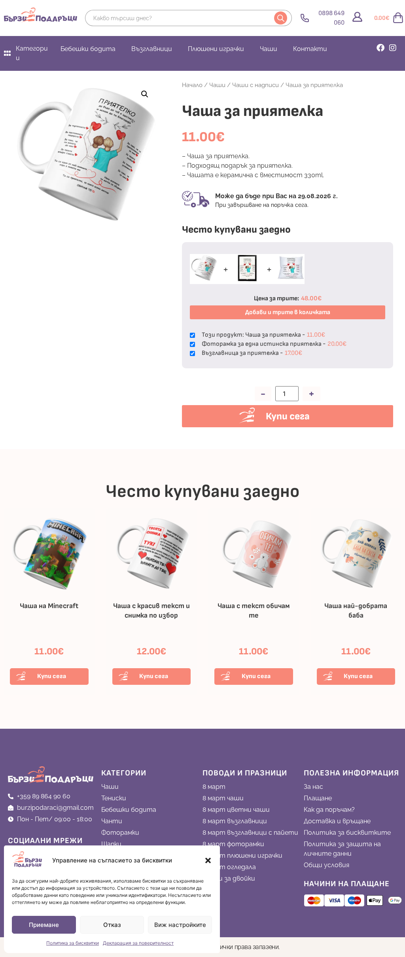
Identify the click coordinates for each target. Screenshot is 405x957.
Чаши (268, 49)
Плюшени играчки (216, 49)
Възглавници (151, 49)
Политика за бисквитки (72, 943)
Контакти (310, 49)
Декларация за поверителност (138, 943)
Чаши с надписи (255, 84)
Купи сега (288, 416)
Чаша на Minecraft (49, 606)
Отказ (112, 925)
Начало (192, 84)
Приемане (44, 925)
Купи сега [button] (51, 676)
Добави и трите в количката (287, 312)
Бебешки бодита (88, 49)
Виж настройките (180, 925)
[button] (208, 860)
